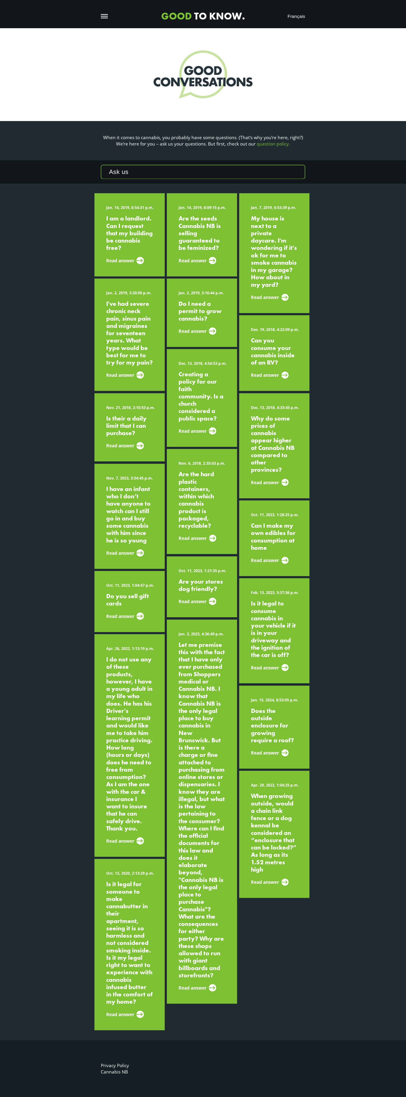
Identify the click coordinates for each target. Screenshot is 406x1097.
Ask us (119, 171)
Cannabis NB (114, 1072)
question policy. (273, 144)
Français (296, 16)
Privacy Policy (115, 1065)
